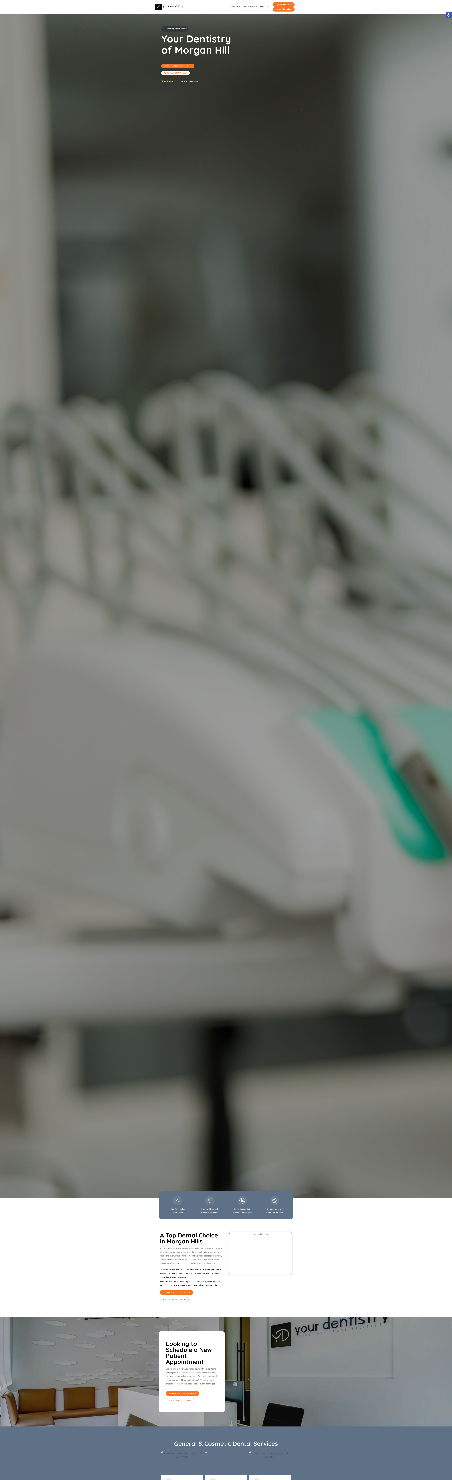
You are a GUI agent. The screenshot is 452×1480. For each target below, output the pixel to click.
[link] (449, 15)
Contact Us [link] (264, 6)
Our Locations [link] (249, 6)
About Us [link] (234, 6)
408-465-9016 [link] (285, 5)
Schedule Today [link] (283, 9)
